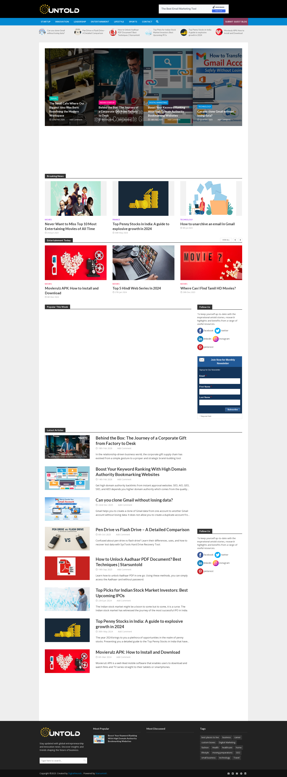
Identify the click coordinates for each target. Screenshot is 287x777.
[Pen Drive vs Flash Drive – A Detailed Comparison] (42, 31)
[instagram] (237, 773)
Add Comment (76, 119)
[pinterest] (241, 773)
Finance (116, 219)
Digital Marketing (158, 102)
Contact (147, 21)
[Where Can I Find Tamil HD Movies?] (211, 262)
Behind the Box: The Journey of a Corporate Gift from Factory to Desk (118, 111)
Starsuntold (101, 773)
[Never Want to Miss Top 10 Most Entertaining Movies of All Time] (76, 198)
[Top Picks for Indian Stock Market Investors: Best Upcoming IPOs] (113, 32)
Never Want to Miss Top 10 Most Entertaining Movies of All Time (71, 226)
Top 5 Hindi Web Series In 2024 (137, 288)
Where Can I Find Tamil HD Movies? (208, 288)
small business (208, 757)
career (237, 737)
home (239, 747)
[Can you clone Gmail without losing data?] (234, 87)
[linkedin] (245, 773)
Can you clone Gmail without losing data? (215, 113)
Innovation (62, 21)
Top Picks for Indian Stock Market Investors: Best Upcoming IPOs (129, 32)
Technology (205, 106)
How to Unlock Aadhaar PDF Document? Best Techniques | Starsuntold (93, 32)
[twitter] (233, 773)
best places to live (210, 737)
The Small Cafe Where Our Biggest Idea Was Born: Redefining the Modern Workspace (66, 109)
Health (215, 747)
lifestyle (205, 752)
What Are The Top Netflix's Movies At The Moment (236, 31)
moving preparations (222, 752)
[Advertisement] (134, 153)
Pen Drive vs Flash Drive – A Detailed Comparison (58, 31)
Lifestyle (119, 21)
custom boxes (208, 742)
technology (224, 757)
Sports (133, 21)
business (226, 737)
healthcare (227, 747)
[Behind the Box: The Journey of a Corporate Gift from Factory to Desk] (135, 87)
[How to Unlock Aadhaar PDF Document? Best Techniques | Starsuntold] (77, 32)
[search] (85, 760)
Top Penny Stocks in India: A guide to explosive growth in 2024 (164, 32)
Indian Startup (107, 102)
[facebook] (228, 773)
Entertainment (100, 21)
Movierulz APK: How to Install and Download (199, 31)
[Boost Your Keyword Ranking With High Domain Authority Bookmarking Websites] (185, 87)
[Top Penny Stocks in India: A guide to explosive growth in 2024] (148, 32)
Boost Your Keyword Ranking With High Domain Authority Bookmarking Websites (166, 111)
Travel (54, 98)
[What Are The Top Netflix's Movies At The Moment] (219, 31)
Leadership (80, 21)
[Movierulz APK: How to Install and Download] (183, 31)
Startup (45, 21)
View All (226, 240)
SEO (238, 752)
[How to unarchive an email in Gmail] (211, 198)
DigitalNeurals (75, 773)
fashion (205, 747)
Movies (48, 219)
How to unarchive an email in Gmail (207, 224)
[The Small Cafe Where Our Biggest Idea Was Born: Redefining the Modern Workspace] (86, 87)
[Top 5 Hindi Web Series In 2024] (143, 262)
